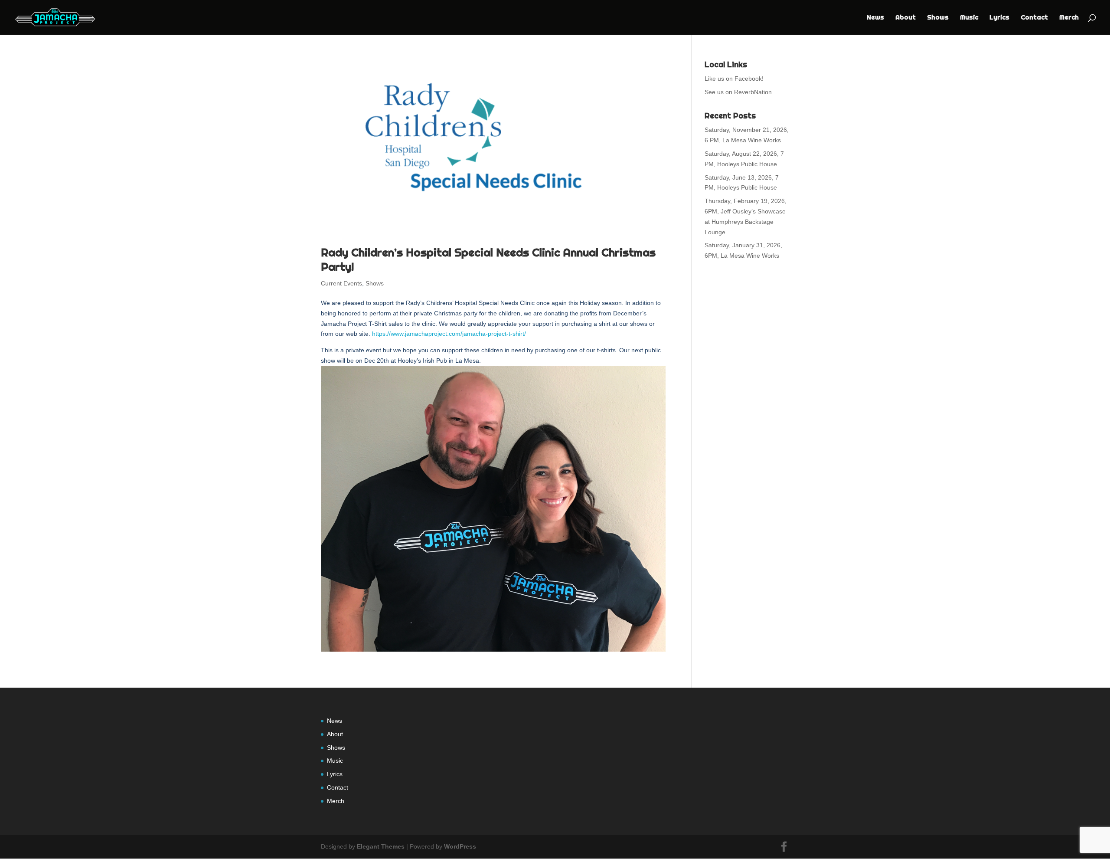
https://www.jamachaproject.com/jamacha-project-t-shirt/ (449, 333)
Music (969, 17)
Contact (1034, 17)
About (905, 17)
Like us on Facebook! (734, 78)
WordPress (460, 846)
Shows (938, 17)
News (875, 17)
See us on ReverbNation (738, 92)
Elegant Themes (381, 846)
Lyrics (999, 17)
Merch (1069, 17)
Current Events (341, 283)
